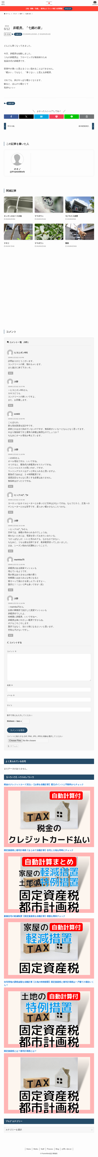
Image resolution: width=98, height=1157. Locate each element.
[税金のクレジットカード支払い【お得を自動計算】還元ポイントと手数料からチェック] (49, 846)
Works (35, 1149)
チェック (68, 8)
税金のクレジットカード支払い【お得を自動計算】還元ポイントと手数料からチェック (44, 784)
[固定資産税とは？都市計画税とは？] (49, 1113)
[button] (11, 116)
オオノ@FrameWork (17, 170)
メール (11, 695)
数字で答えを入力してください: (20, 715)
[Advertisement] (49, 290)
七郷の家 (18, 34)
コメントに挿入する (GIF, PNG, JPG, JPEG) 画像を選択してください (35, 736)
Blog (57, 1149)
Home (28, 1149)
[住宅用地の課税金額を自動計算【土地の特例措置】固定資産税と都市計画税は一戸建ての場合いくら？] (49, 1047)
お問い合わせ (67, 1149)
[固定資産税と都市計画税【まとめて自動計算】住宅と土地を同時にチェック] (49, 912)
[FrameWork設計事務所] (49, 3)
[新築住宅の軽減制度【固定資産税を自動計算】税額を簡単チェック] (49, 978)
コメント (11, 651)
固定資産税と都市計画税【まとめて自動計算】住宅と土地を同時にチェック (38, 850)
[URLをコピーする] (86, 116)
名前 (10, 685)
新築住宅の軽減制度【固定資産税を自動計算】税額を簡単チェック (34, 916)
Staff (42, 1149)
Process (50, 1149)
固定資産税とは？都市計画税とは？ (20, 1051)
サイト (9, 705)
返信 (10, 373)
